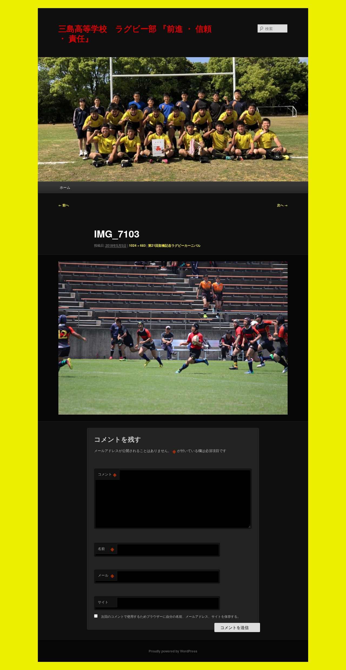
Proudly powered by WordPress (173, 651)
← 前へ (63, 205)
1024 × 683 (137, 245)
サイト (103, 601)
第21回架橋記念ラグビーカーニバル (174, 245)
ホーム (65, 187)
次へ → (282, 205)
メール (106, 575)
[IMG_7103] (173, 338)
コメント (107, 474)
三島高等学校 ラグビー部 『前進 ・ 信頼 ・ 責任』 (135, 33)
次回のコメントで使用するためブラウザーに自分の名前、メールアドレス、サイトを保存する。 (171, 616)
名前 (106, 548)
